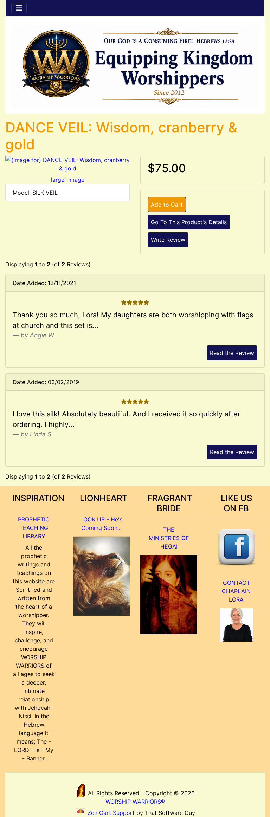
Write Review (168, 239)
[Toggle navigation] (19, 8)
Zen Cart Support (111, 812)
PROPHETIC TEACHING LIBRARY (34, 528)
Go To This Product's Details (189, 222)
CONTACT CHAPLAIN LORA (236, 591)
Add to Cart (167, 204)
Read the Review (232, 352)
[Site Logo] (135, 66)
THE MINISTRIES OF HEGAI (169, 538)
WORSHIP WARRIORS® (135, 801)
